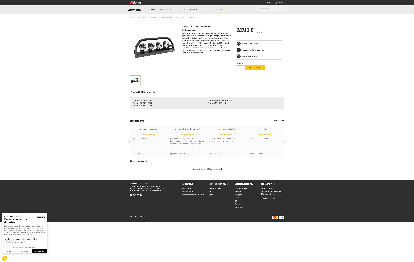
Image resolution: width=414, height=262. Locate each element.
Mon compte (186, 188)
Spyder (211, 195)
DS (236, 201)
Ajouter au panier (254, 68)
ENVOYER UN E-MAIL (270, 199)
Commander (239, 207)
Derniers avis (137, 121)
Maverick (238, 198)
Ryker (210, 191)
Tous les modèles (215, 188)
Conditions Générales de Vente (193, 195)
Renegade (238, 195)
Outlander (238, 191)
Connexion (267, 2)
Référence (186, 30)
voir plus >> (279, 121)
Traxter (237, 204)
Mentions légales (188, 191)
